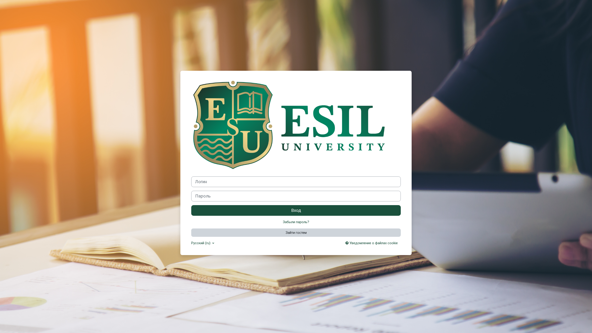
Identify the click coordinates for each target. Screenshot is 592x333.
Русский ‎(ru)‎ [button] (201, 243)
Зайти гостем (296, 233)
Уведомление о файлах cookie (373, 243)
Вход (296, 210)
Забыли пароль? (296, 222)
